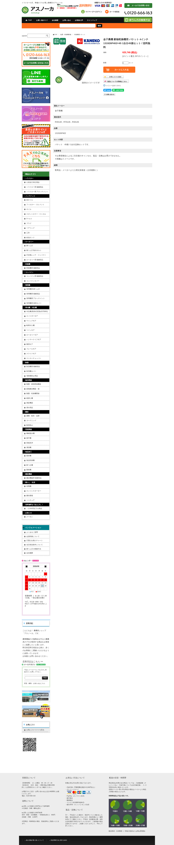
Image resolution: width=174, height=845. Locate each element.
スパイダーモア (32, 316)
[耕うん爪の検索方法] (138, 21)
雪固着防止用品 (32, 376)
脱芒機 (28, 438)
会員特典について (32, 536)
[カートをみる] (113, 12)
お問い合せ (67, 20)
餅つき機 (29, 465)
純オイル (29, 200)
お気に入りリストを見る (35, 730)
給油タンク (30, 237)
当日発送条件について (34, 545)
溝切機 (28, 447)
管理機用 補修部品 (33, 294)
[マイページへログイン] (92, 12)
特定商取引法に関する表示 (59, 840)
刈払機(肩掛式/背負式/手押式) (37, 311)
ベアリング (30, 228)
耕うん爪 (29, 246)
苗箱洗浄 (29, 443)
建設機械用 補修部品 (33, 478)
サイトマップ (92, 20)
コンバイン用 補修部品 (34, 276)
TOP (30, 20)
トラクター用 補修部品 (34, 187)
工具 (28, 233)
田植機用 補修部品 (33, 268)
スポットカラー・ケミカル (36, 214)
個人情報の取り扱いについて (35, 840)
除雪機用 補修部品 (33, 366)
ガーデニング (31, 420)
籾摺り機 (29, 398)
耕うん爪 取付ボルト (33, 250)
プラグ (28, 223)
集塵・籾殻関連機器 (33, 384)
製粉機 (28, 470)
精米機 (28, 456)
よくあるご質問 (32, 532)
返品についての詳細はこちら (117, 81)
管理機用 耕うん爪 (33, 289)
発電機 (28, 486)
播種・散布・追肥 (32, 416)
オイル (28, 209)
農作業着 (29, 496)
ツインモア (30, 330)
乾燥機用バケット (79, 34)
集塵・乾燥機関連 (65, 34)
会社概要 (55, 20)
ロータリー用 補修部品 (34, 260)
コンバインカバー (32, 281)
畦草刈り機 (30, 325)
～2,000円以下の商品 (34, 508)
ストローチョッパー (33, 358)
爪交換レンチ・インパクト (36, 255)
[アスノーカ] (38, 10)
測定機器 (29, 403)
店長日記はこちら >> (33, 661)
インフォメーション (33, 528)
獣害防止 (29, 425)
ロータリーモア (32, 335)
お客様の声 (79, 20)
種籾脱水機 (30, 433)
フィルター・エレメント (35, 204)
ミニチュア (30, 500)
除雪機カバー (31, 371)
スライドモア (31, 354)
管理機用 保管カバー (33, 303)
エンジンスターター (33, 491)
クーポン (29, 517)
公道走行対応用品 (32, 182)
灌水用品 (29, 408)
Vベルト (29, 219)
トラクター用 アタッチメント (37, 192)
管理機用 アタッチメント (35, 298)
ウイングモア (31, 321)
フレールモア (31, 349)
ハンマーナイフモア (33, 339)
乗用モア (29, 344)
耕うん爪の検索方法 (33, 549)
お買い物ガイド (42, 20)
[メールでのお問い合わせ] (138, 7)
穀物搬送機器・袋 (32, 389)
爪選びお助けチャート (34, 540)
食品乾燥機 (30, 460)
